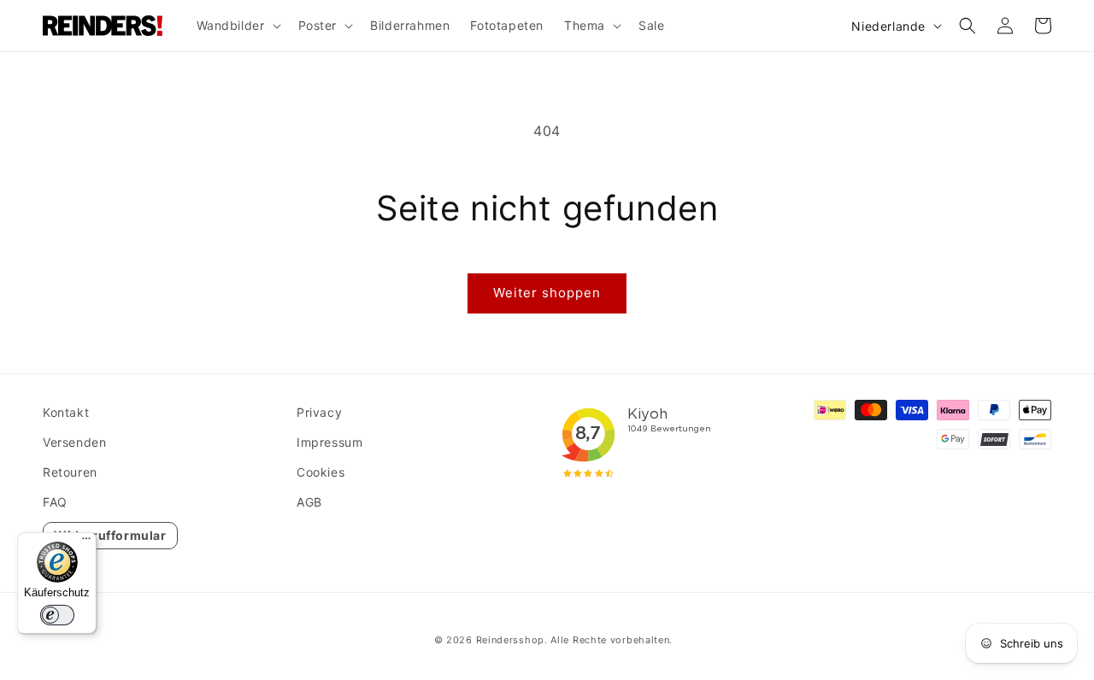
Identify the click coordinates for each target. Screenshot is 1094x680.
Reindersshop (510, 640)
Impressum (329, 442)
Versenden (74, 442)
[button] (237, 26)
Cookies (320, 472)
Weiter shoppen (547, 292)
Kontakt (66, 412)
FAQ (55, 502)
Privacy (319, 412)
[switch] (57, 615)
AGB (309, 502)
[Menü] (86, 542)
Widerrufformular (110, 535)
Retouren (70, 472)
